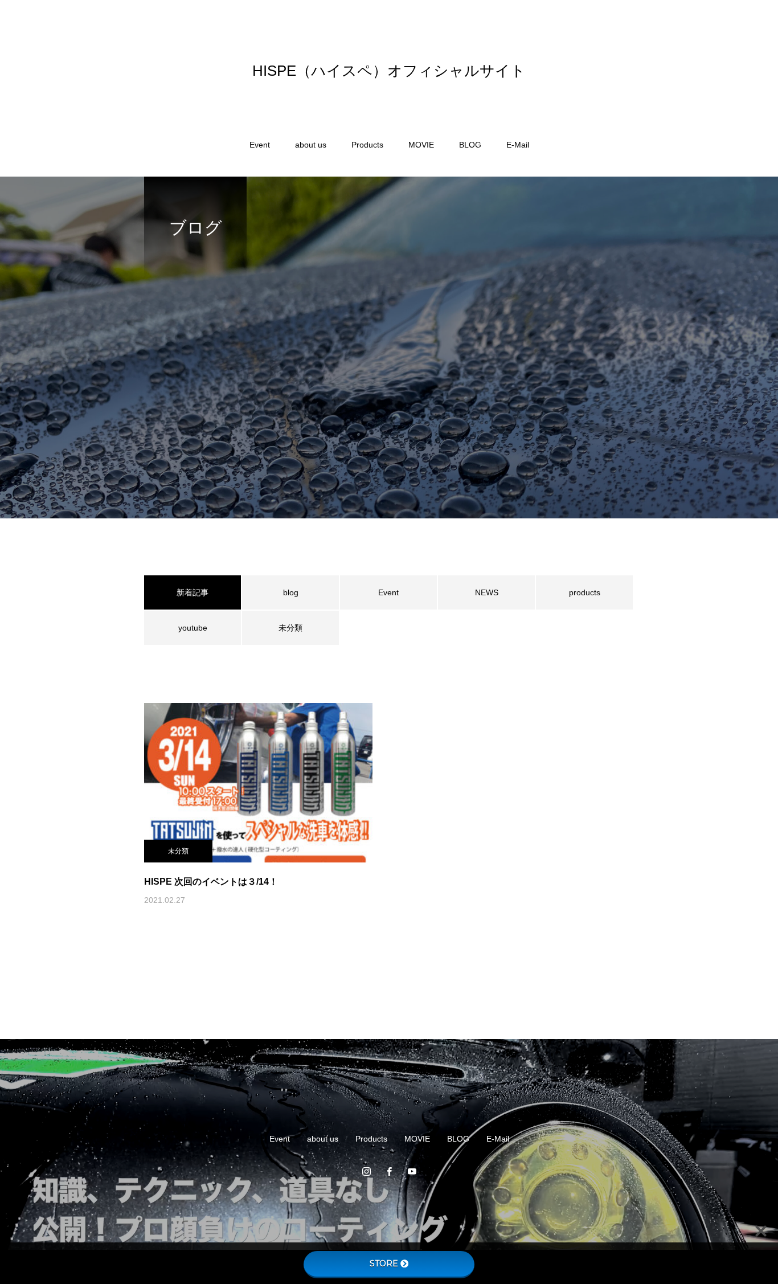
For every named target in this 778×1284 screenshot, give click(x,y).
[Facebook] (389, 1171)
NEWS (486, 592)
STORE (384, 1263)
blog (290, 592)
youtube (192, 627)
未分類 (290, 627)
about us (310, 144)
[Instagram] (366, 1171)
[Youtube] (411, 1171)
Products (367, 144)
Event (259, 144)
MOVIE (421, 144)
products (584, 592)
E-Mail (517, 144)
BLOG (470, 144)
